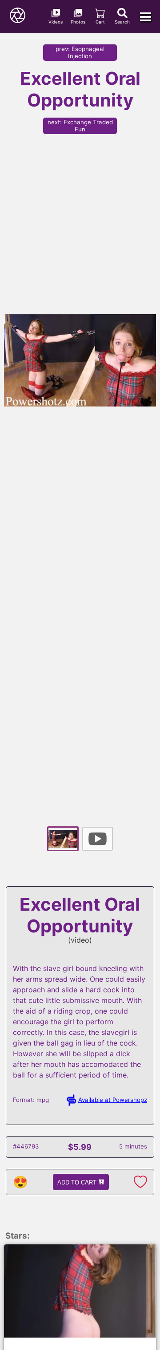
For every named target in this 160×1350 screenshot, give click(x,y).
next (80, 125)
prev (80, 52)
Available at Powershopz (112, 1099)
